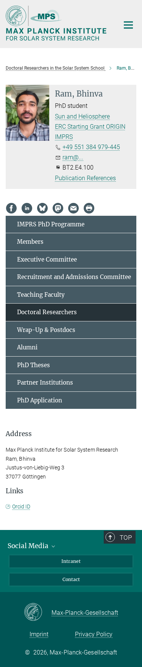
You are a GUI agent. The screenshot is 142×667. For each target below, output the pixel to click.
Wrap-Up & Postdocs (46, 330)
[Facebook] (11, 208)
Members (30, 241)
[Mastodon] (58, 208)
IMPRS (64, 136)
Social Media (29, 546)
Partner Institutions (45, 382)
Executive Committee (47, 259)
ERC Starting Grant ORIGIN (90, 126)
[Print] (89, 208)
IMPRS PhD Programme (50, 224)
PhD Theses (33, 365)
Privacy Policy (93, 634)
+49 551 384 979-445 (91, 147)
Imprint (39, 634)
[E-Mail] (73, 208)
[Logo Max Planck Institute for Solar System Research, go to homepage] (57, 23)
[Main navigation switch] (128, 25)
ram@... (72, 157)
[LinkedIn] (27, 208)
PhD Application (39, 400)
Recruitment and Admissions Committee (74, 277)
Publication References (85, 178)
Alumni (27, 347)
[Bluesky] (42, 208)
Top (126, 537)
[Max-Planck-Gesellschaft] (37, 612)
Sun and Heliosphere (82, 116)
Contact (71, 579)
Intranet (71, 561)
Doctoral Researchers (47, 312)
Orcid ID (21, 506)
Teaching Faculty (41, 294)
